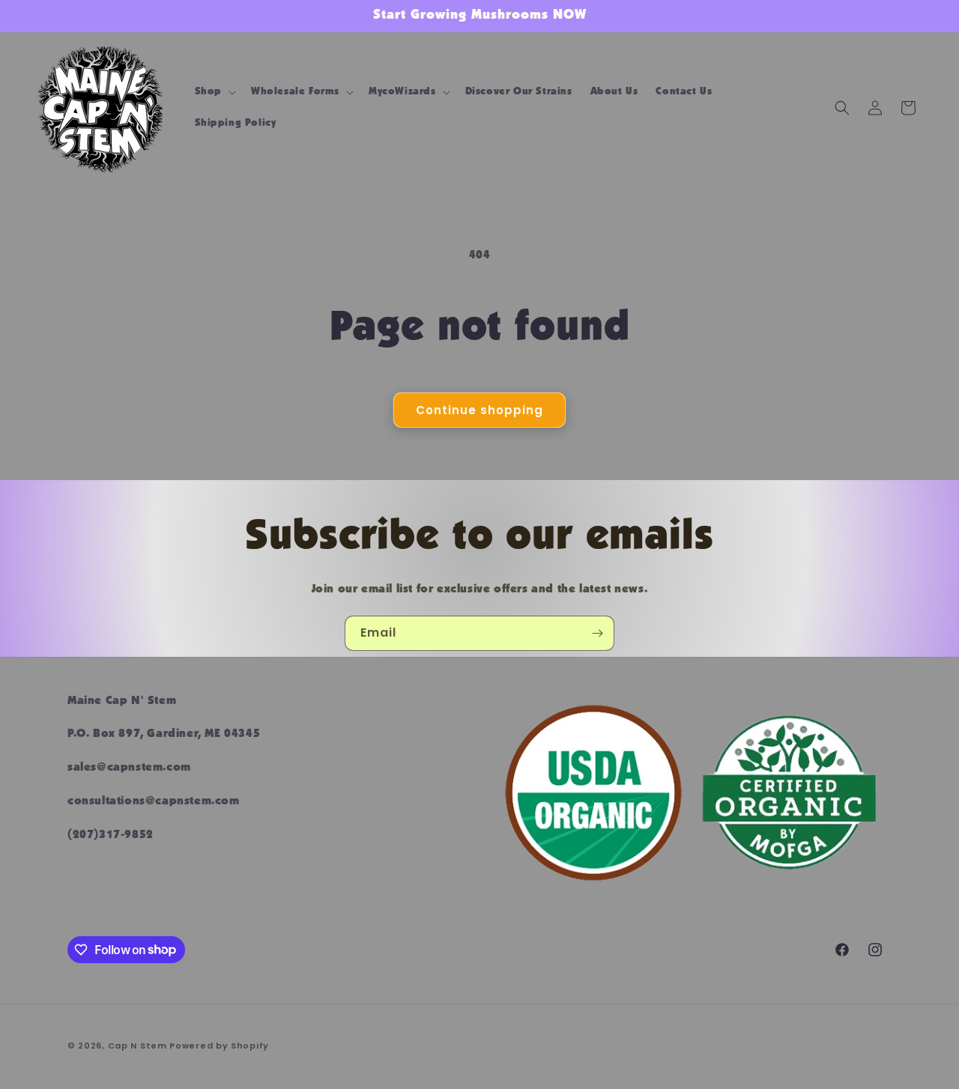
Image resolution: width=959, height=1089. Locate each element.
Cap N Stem (139, 1046)
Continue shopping (479, 410)
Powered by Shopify (219, 1046)
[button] (214, 92)
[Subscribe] (597, 633)
